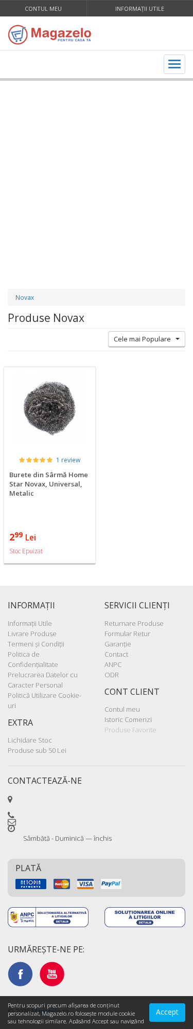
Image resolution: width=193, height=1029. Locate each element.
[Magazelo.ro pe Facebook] (20, 973)
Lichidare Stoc (30, 740)
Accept (167, 1012)
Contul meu (43, 8)
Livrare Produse (32, 633)
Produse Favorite (130, 729)
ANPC (112, 664)
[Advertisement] (96, 174)
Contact (116, 654)
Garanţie (117, 643)
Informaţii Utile (139, 8)
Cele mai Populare (145, 339)
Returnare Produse (134, 623)
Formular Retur (127, 633)
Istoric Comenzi (128, 719)
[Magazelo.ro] (52, 34)
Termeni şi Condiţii (36, 643)
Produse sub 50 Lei (37, 750)
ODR (111, 674)
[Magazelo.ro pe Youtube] (52, 973)
